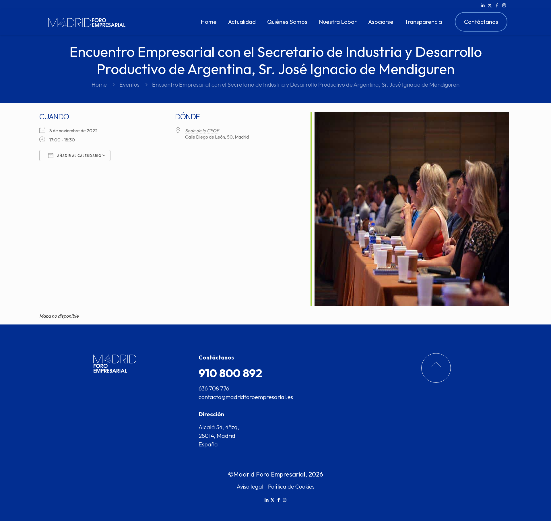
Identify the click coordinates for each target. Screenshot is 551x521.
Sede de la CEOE (202, 130)
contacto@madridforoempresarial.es (246, 397)
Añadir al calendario (79, 156)
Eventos (129, 84)
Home (99, 84)
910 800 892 (230, 373)
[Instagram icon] (504, 5)
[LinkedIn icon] (482, 5)
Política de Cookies (291, 486)
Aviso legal (250, 486)
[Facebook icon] (497, 5)
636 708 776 (214, 388)
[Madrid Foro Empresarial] (87, 22)
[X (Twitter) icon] (490, 5)
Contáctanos (481, 21)
